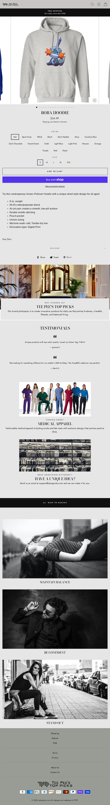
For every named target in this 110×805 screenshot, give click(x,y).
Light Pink (72, 143)
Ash (15, 136)
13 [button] (64, 107)
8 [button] (53, 107)
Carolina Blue (90, 136)
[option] (55, 12)
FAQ (55, 743)
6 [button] (48, 107)
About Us (55, 767)
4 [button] (44, 107)
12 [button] (62, 107)
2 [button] (39, 107)
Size (55, 157)
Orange (97, 143)
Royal (65, 150)
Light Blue (58, 143)
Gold (46, 143)
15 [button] (69, 107)
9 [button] (55, 107)
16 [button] (71, 107)
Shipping (46, 122)
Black (50, 136)
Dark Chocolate (15, 143)
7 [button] (51, 107)
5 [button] (46, 107)
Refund (55, 738)
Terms (55, 752)
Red (55, 150)
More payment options (55, 186)
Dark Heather (63, 136)
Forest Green (33, 143)
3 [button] (41, 107)
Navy (77, 136)
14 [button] (67, 107)
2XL (68, 162)
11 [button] (60, 107)
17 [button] (73, 107)
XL (61, 162)
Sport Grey (27, 136)
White (39, 136)
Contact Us (55, 772)
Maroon (85, 143)
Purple (45, 150)
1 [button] (37, 107)
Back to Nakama (57, 503)
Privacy (55, 757)
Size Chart (6, 239)
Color (54, 132)
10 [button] (57, 107)
